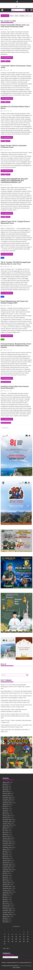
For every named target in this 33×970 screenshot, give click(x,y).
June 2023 (5, 853)
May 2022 (5, 877)
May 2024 (5, 832)
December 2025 (7, 797)
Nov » (8, 948)
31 (4, 944)
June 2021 (5, 897)
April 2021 (5, 901)
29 (23, 941)
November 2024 (7, 821)
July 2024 (5, 829)
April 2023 (5, 856)
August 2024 (6, 827)
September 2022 (7, 869)
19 (12, 939)
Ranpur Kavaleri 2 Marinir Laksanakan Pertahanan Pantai (14, 146)
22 (23, 939)
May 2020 (5, 922)
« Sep (4, 948)
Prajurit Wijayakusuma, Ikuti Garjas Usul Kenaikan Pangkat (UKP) (14, 302)
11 (8, 936)
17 (4, 939)
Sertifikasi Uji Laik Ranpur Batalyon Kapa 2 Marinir (15, 107)
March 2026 (6, 791)
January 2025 (6, 817)
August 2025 (6, 804)
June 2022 (5, 875)
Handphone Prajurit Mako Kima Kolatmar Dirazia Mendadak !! (15, 387)
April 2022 (5, 879)
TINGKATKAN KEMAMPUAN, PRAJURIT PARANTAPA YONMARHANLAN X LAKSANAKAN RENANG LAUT (14, 180)
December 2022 (7, 864)
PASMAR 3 (8, 216)
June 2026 (5, 786)
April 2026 (5, 789)
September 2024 (7, 825)
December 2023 (7, 842)
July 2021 (5, 895)
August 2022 (6, 871)
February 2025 (6, 815)
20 (16, 939)
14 (20, 936)
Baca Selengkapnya (6, 57)
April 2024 (5, 834)
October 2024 (6, 823)
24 (4, 941)
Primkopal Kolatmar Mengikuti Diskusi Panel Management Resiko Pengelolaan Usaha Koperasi (16, 345)
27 (16, 941)
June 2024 (5, 830)
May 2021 (5, 899)
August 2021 (6, 894)
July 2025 (5, 806)
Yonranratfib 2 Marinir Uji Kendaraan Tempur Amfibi (16, 66)
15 (23, 936)
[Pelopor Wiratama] (2, 10)
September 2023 (7, 847)
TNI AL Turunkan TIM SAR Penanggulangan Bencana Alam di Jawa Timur (16, 263)
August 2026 (6, 782)
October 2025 (6, 801)
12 (12, 936)
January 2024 (6, 840)
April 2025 (5, 812)
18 (8, 939)
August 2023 (6, 849)
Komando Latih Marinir (6, 381)
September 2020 (7, 914)
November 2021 (7, 888)
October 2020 (6, 912)
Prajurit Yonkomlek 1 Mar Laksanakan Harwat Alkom (14, 729)
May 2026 (5, 788)
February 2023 (6, 860)
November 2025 (7, 799)
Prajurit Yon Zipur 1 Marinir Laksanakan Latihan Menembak (16, 720)
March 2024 (6, 836)
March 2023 (6, 858)
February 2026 (6, 793)
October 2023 (6, 845)
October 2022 (6, 868)
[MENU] (31, 10)
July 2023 (5, 851)
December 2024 (7, 819)
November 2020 (7, 910)
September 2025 (7, 802)
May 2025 (5, 810)
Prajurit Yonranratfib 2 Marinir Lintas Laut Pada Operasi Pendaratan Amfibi (15, 26)
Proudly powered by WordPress (10, 965)
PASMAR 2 (8, 61)
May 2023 (5, 855)
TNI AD (2, 339)
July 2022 (5, 873)
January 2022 (6, 884)
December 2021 (7, 886)
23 (27, 939)
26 (12, 941)
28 (20, 941)
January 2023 (6, 862)
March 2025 (6, 814)
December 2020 (7, 909)
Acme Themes (16, 967)
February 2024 (6, 838)
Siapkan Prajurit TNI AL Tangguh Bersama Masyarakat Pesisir (15, 222)
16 (27, 936)
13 (16, 936)
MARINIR (3, 61)
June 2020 (5, 920)
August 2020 (6, 916)
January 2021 (6, 907)
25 (8, 941)
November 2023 (7, 843)
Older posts (5, 427)
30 (27, 941)
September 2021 (7, 892)
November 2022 (7, 866)
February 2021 (6, 905)
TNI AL (2, 257)
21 (20, 939)
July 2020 (5, 918)
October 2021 (6, 890)
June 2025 (5, 808)
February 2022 (6, 882)
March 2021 (6, 903)
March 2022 (6, 881)
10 (4, 936)
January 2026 (6, 795)
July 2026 (5, 784)
